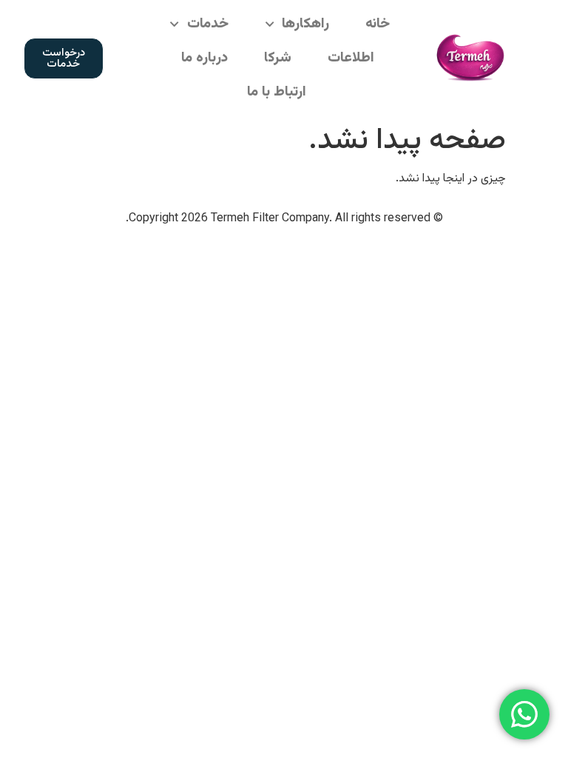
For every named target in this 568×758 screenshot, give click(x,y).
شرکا (277, 58)
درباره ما (204, 58)
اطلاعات (351, 58)
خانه (377, 24)
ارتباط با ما (276, 92)
